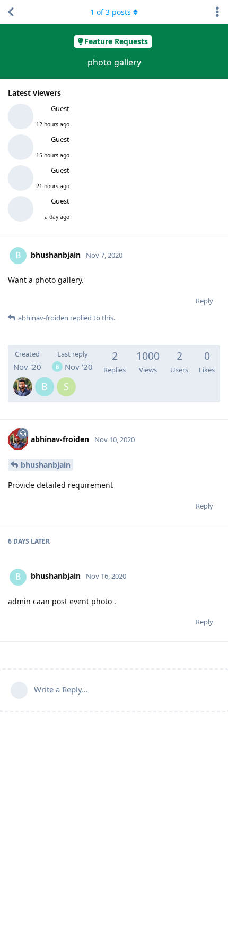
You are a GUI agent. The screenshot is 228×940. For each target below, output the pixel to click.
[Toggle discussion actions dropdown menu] (217, 12)
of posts (110, 12)
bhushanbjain (46, 465)
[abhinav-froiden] (22, 379)
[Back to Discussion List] (10, 12)
